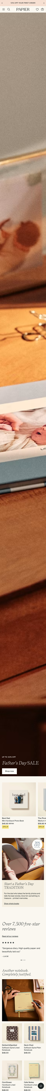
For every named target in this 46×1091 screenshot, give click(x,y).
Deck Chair (28, 1045)
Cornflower (7, 1082)
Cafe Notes (29, 1082)
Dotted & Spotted (9, 1045)
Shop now (9, 771)
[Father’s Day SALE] (23, 394)
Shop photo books (11, 903)
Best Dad (6, 818)
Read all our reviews (10, 936)
